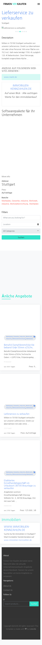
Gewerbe (16, 336)
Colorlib (32, 629)
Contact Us (7, 590)
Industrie (22, 336)
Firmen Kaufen (14, 4)
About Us (7, 586)
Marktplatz (9, 336)
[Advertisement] (21, 272)
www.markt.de (10, 77)
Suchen (34, 604)
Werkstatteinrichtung (19, 338)
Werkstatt (29, 336)
